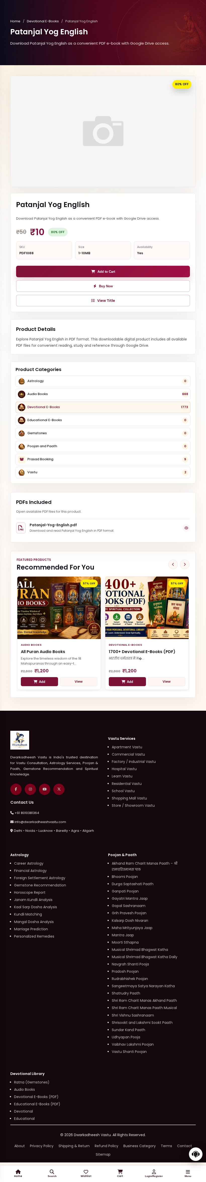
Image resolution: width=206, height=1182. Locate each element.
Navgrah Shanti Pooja (130, 964)
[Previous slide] (173, 564)
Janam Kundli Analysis (33, 899)
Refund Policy (106, 1145)
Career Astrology (28, 863)
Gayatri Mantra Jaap (130, 898)
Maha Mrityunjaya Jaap (132, 927)
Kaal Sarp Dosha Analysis (35, 907)
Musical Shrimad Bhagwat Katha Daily (144, 956)
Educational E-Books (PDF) (37, 1104)
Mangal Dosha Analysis (34, 921)
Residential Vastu (127, 783)
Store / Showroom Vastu (133, 805)
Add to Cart (106, 272)
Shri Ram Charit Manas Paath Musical (144, 1007)
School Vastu (123, 790)
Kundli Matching (28, 914)
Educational (24, 1118)
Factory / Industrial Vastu (134, 761)
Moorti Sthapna (125, 942)
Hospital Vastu (124, 768)
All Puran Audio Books (43, 652)
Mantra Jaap (123, 935)
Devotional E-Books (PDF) (36, 1096)
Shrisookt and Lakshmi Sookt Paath (142, 1022)
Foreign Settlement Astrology (39, 877)
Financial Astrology (30, 870)
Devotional (23, 1111)
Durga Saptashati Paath (132, 883)
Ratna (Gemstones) (31, 1082)
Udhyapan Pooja (126, 1037)
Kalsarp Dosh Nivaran (130, 920)
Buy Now (106, 286)
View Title (106, 300)
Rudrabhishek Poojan (130, 978)
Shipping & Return (74, 1145)
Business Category (139, 1145)
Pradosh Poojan (125, 971)
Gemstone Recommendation (40, 885)
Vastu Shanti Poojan (129, 1051)
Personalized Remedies (34, 936)
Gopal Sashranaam (128, 905)
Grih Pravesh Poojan (129, 913)
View (79, 681)
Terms (166, 1145)
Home (15, 21)
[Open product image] (103, 131)
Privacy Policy (42, 1145)
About (19, 1145)
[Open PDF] (186, 528)
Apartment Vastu (127, 747)
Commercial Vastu (128, 754)
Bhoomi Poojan (125, 876)
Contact (184, 1145)
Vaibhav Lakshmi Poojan (133, 1044)
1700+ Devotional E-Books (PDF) (142, 652)
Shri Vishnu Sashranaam (133, 1015)
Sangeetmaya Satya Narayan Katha (143, 985)
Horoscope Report (29, 892)
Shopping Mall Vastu (129, 798)
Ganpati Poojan (125, 891)
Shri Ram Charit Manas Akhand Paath (144, 1000)
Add (42, 682)
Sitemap (103, 1154)
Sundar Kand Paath (128, 1029)
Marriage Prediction (31, 929)
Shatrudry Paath (126, 993)
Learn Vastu (122, 776)
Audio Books (24, 1089)
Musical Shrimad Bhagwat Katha (140, 949)
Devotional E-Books (43, 21)
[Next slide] (184, 564)
